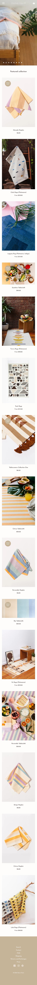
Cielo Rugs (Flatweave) (18, 192)
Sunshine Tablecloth (18, 287)
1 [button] (3, 62)
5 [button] (14, 62)
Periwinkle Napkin (18, 590)
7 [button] (19, 62)
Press (18, 962)
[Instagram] (19, 965)
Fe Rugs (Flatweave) (18, 682)
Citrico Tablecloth (18, 529)
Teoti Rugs (18, 406)
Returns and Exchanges (18, 959)
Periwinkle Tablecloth (19, 743)
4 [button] (11, 62)
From (18, 195)
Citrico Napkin (18, 866)
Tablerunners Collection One (18, 467)
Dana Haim (21, 972)
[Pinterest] (22, 965)
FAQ (18, 953)
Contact (18, 950)
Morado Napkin (18, 130)
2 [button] (6, 62)
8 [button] (21, 62)
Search (18, 947)
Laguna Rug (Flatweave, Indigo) (18, 253)
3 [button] (8, 62)
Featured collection (18, 72)
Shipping (19, 956)
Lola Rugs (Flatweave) (18, 927)
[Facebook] (15, 965)
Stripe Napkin (18, 805)
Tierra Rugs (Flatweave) (18, 349)
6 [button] (16, 62)
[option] (18, 32)
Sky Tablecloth (18, 621)
